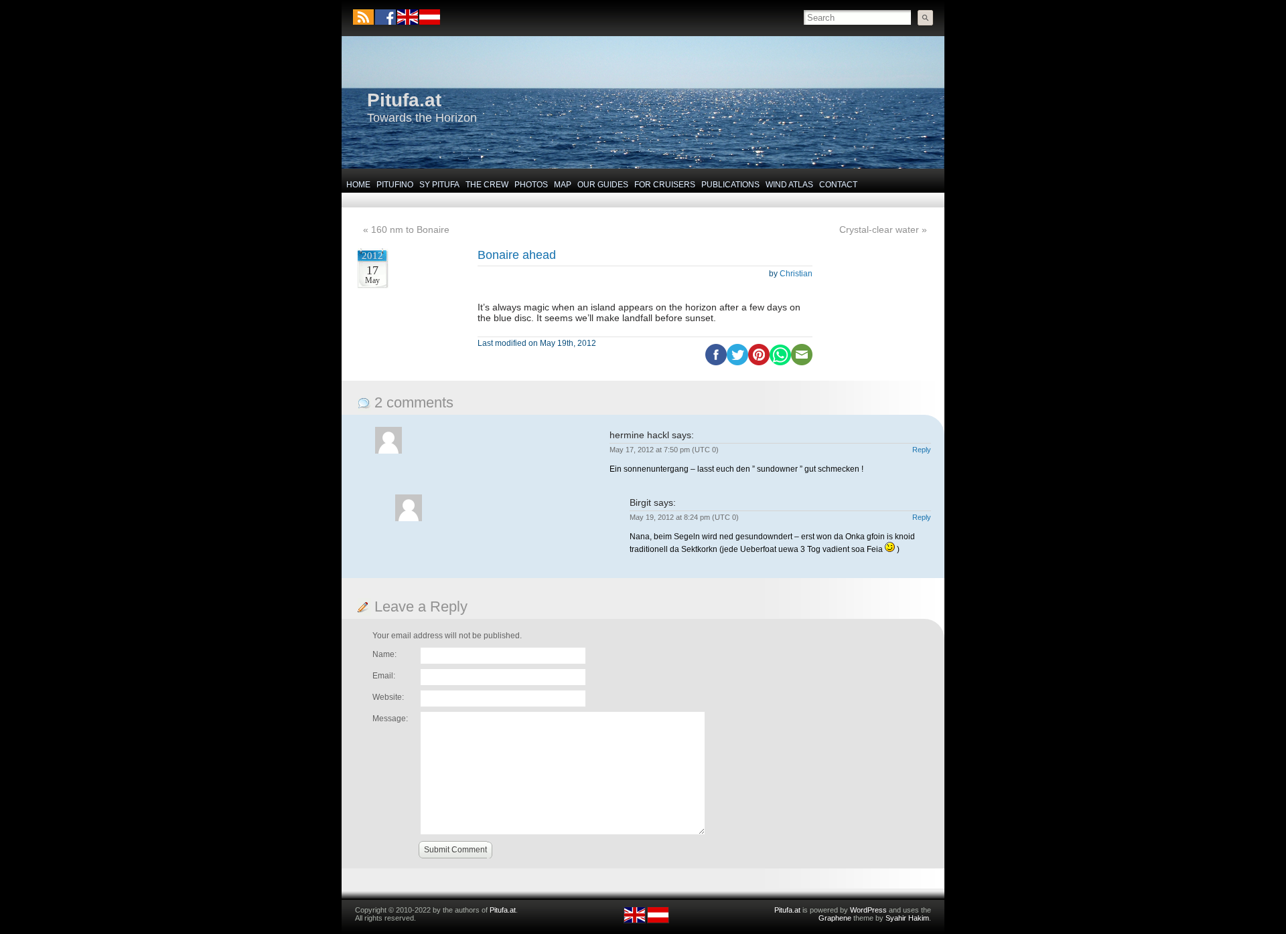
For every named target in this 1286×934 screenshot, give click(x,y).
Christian (796, 273)
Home (358, 184)
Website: (388, 697)
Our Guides (602, 184)
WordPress (868, 910)
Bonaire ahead (517, 255)
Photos (531, 184)
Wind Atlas (789, 184)
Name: (384, 654)
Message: (390, 718)
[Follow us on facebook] (385, 17)
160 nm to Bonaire (410, 229)
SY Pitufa (439, 184)
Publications (730, 184)
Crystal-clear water (879, 229)
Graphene (834, 918)
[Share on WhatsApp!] (780, 362)
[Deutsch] (429, 22)
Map (562, 184)
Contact (838, 184)
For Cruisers (664, 184)
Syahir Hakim (907, 918)
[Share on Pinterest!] (759, 362)
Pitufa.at (404, 100)
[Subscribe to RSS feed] (363, 17)
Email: (383, 675)
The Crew (487, 184)
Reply (921, 450)
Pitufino (394, 184)
